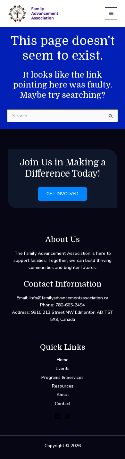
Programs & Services (62, 377)
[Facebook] (58, 416)
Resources (62, 386)
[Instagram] (67, 416)
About (62, 395)
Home (63, 360)
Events (63, 368)
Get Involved (62, 194)
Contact (63, 404)
